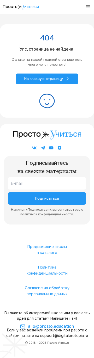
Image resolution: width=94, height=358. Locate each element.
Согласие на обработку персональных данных (47, 290)
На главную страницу (43, 78)
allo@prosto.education (51, 326)
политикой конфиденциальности (46, 214)
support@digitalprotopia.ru (64, 335)
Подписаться (47, 198)
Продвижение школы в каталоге (47, 249)
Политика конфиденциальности (47, 270)
